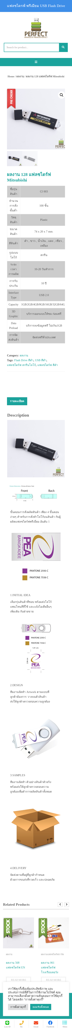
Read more (18, 979)
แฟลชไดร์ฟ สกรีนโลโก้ (21, 365)
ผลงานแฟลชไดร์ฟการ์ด (52, 954)
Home (11, 76)
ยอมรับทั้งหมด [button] (41, 1006)
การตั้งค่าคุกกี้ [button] (18, 1006)
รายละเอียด (17, 401)
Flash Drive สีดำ (23, 360)
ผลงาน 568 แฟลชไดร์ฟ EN (15, 965)
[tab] (17, 401)
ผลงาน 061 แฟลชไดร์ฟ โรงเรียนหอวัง (49, 967)
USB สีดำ (40, 360)
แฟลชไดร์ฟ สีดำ (47, 365)
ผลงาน (20, 76)
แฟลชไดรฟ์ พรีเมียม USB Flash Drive (36, 6)
